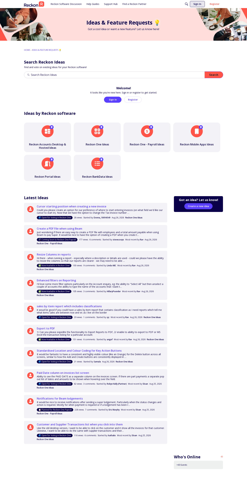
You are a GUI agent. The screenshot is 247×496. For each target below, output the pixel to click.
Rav (141, 239)
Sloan (145, 383)
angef (110, 339)
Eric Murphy (114, 409)
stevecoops (118, 239)
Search (213, 75)
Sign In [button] (113, 99)
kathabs (112, 435)
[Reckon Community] (34, 4)
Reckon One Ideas (133, 217)
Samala (97, 361)
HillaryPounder (114, 291)
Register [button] (133, 99)
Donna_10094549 (102, 217)
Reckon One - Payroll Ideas (49, 243)
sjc (108, 317)
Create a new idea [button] (198, 206)
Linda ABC (111, 265)
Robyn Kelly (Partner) (117, 383)
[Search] (186, 4)
